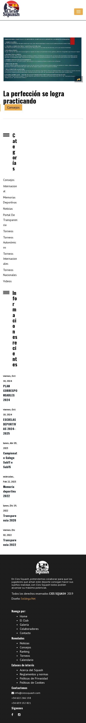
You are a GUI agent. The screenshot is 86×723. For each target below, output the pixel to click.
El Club (24, 620)
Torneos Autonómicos (9, 242)
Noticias (8, 209)
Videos (7, 281)
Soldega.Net (28, 598)
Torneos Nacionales (10, 272)
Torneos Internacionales (10, 259)
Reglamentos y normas (34, 674)
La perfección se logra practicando (33, 96)
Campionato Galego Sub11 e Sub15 (10, 460)
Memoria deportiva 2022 (9, 491)
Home (23, 616)
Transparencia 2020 (9, 517)
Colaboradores (29, 629)
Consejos (13, 107)
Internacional (10, 188)
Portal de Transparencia (10, 220)
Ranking (24, 651)
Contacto (25, 632)
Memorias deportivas (10, 199)
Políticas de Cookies (32, 682)
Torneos (8, 231)
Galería (24, 625)
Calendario (26, 659)
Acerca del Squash (31, 670)
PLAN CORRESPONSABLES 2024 (10, 393)
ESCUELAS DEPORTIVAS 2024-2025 (9, 426)
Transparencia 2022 (9, 542)
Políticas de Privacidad (34, 678)
